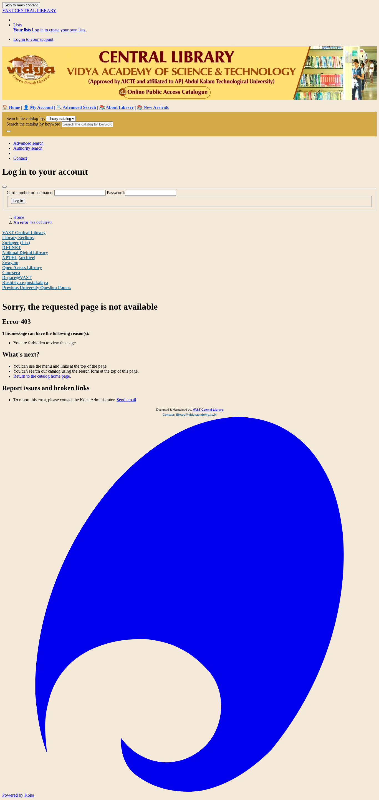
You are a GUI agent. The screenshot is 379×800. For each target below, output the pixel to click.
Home (18, 217)
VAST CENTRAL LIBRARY (29, 10)
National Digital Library (25, 252)
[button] (17, 24)
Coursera (11, 272)
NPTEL (9, 257)
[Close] (4, 187)
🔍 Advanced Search (76, 107)
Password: (116, 192)
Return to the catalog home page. (42, 376)
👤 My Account (38, 107)
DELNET (11, 247)
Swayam (10, 262)
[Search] (8, 131)
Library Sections (18, 237)
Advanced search (28, 143)
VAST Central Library (24, 232)
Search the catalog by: (25, 118)
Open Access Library (22, 267)
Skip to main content (21, 5)
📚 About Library (116, 107)
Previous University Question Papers (36, 287)
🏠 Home (11, 107)
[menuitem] (22, 29)
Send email (126, 399)
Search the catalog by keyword (33, 124)
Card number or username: (30, 192)
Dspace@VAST (17, 277)
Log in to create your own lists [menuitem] (58, 29)
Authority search (27, 148)
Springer (10, 242)
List (25, 242)
